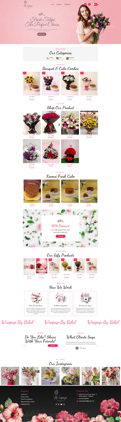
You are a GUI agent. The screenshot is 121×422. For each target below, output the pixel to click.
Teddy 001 (29, 276)
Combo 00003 (70, 96)
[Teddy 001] (29, 266)
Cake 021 (88, 204)
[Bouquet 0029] (51, 123)
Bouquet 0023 (32, 135)
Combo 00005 (79, 274)
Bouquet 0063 (89, 135)
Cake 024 (32, 204)
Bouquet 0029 (51, 135)
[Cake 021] (88, 191)
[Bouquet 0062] (32, 151)
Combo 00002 (51, 96)
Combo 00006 (67, 274)
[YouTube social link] (61, 404)
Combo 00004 (89, 96)
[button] (64, 346)
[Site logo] (28, 4)
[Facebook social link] (56, 404)
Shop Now (41, 34)
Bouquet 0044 (70, 135)
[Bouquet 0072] (70, 151)
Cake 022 (70, 204)
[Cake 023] (51, 191)
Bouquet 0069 (51, 164)
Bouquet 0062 (32, 164)
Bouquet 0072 (70, 164)
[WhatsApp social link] (64, 404)
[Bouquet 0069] (51, 151)
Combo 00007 (54, 274)
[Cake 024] (32, 191)
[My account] (89, 4)
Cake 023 (51, 204)
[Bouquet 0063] (89, 123)
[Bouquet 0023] (32, 123)
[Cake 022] (70, 191)
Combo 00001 (32, 96)
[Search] (85, 4)
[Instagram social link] (58, 404)
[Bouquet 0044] (70, 123)
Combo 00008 (42, 274)
